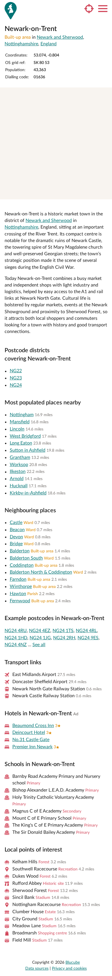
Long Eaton (21, 443)
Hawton (18, 593)
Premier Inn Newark (32, 747)
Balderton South (26, 558)
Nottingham (22, 414)
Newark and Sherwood (60, 37)
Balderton (20, 551)
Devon (16, 537)
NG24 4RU (16, 630)
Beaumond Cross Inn (33, 725)
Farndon (18, 579)
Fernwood (20, 601)
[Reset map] (105, 114)
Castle (16, 522)
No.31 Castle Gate (30, 739)
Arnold (17, 478)
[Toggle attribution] (105, 193)
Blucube (72, 963)
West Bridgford (25, 436)
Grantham (20, 457)
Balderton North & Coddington (41, 572)
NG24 (16, 385)
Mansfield (20, 422)
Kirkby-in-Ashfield (28, 493)
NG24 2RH (64, 638)
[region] (56, 143)
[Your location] (89, 8)
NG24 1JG (40, 638)
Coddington (22, 565)
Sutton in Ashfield (27, 450)
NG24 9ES (88, 638)
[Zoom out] (105, 103)
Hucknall (19, 486)
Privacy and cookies (69, 969)
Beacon (17, 529)
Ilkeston (18, 471)
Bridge (16, 543)
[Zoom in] (105, 94)
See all (38, 644)
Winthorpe (21, 586)
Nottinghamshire (21, 44)
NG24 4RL (86, 630)
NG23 (16, 378)
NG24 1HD (16, 638)
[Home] (11, 10)
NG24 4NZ (16, 644)
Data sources (37, 969)
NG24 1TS (63, 630)
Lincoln (17, 429)
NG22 (16, 371)
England (48, 44)
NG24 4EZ (39, 630)
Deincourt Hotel (28, 732)
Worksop (19, 464)
